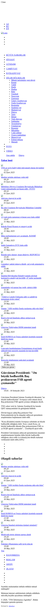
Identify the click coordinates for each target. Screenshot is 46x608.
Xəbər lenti (6, 160)
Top (2, 551)
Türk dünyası (16, 119)
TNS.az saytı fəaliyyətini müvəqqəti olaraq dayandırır (22, 168)
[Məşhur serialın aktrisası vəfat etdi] (2, 175)
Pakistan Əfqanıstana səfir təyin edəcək (17, 544)
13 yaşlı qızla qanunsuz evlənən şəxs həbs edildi (20, 217)
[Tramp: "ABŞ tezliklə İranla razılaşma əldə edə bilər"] (2, 306)
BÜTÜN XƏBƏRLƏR (16, 55)
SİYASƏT (10, 60)
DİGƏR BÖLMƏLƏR (15, 78)
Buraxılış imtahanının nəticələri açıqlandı (17, 360)
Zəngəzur (15, 98)
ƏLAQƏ (10, 569)
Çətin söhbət (16, 133)
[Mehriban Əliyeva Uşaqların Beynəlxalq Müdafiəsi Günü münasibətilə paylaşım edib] (2, 184)
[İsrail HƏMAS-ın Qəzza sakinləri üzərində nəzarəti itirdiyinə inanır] (2, 334)
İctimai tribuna (17, 140)
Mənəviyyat (16, 137)
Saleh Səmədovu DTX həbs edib (14, 245)
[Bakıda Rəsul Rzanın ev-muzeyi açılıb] (2, 224)
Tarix (13, 114)
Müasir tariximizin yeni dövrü (23, 80)
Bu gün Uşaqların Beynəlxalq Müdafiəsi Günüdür (21, 208)
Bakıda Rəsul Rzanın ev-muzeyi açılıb (16, 226)
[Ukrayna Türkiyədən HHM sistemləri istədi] (2, 325)
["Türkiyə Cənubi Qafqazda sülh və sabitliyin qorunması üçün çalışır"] (2, 294)
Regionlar (15, 105)
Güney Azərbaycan (19, 101)
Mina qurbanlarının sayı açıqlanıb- (18, 236)
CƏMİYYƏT (11, 69)
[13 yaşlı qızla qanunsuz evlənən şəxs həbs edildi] (2, 215)
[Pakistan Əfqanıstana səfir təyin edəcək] (2, 542)
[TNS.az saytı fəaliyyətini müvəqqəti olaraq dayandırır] (2, 165)
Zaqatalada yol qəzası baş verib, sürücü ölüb (19, 287)
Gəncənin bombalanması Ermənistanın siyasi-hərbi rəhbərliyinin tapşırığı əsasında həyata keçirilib (21, 349)
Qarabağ (14, 94)
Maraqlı (14, 142)
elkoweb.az (11, 606)
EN (7, 29)
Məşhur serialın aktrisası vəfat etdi (14, 177)
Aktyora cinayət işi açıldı (11, 198)
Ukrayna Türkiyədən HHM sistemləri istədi (18, 327)
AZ (7, 24)
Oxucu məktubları (18, 135)
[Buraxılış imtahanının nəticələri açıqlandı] (2, 358)
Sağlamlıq (15, 121)
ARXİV (9, 564)
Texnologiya (16, 124)
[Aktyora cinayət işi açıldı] (2, 196)
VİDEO (9, 151)
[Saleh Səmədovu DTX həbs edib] (2, 243)
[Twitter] (7, 44)
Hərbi (13, 87)
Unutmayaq (16, 126)
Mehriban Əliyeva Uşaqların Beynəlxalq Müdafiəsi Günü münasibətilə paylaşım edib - (21, 188)
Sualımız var (16, 108)
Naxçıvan (15, 96)
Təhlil (13, 85)
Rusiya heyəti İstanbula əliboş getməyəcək (18, 318)
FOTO (9, 146)
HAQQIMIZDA (13, 555)
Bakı (13, 92)
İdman (13, 117)
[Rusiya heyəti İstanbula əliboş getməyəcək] (2, 316)
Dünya (14, 112)
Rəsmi (13, 82)
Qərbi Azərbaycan (18, 103)
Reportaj (14, 128)
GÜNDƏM (11, 64)
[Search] (7, 37)
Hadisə (14, 89)
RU (7, 26)
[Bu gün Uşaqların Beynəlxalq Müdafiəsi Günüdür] (2, 205)
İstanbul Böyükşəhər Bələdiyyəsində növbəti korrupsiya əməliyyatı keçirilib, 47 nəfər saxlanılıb (21, 277)
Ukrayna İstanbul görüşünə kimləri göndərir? (19, 525)
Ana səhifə (10, 155)
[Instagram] (7, 42)
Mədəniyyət (16, 110)
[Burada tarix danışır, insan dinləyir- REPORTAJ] (2, 252)
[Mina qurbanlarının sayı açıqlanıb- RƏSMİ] (2, 234)
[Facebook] (7, 39)
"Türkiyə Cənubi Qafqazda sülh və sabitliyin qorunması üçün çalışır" (19, 298)
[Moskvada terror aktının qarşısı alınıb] (2, 532)
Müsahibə (15, 130)
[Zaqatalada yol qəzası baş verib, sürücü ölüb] (2, 285)
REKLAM (10, 560)
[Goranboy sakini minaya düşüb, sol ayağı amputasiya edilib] (2, 262)
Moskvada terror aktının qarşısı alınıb (16, 534)
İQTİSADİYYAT (13, 73)
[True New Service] (4, 33)
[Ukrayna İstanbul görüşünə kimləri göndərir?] (2, 523)
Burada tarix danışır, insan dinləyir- (20, 255)
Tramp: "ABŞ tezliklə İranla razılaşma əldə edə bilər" (22, 308)
